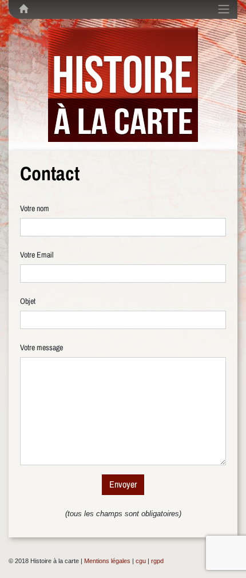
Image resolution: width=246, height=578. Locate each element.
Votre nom (34, 208)
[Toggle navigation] (223, 9)
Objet (27, 301)
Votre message (41, 347)
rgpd (157, 560)
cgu (141, 560)
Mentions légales (107, 560)
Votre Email (37, 254)
